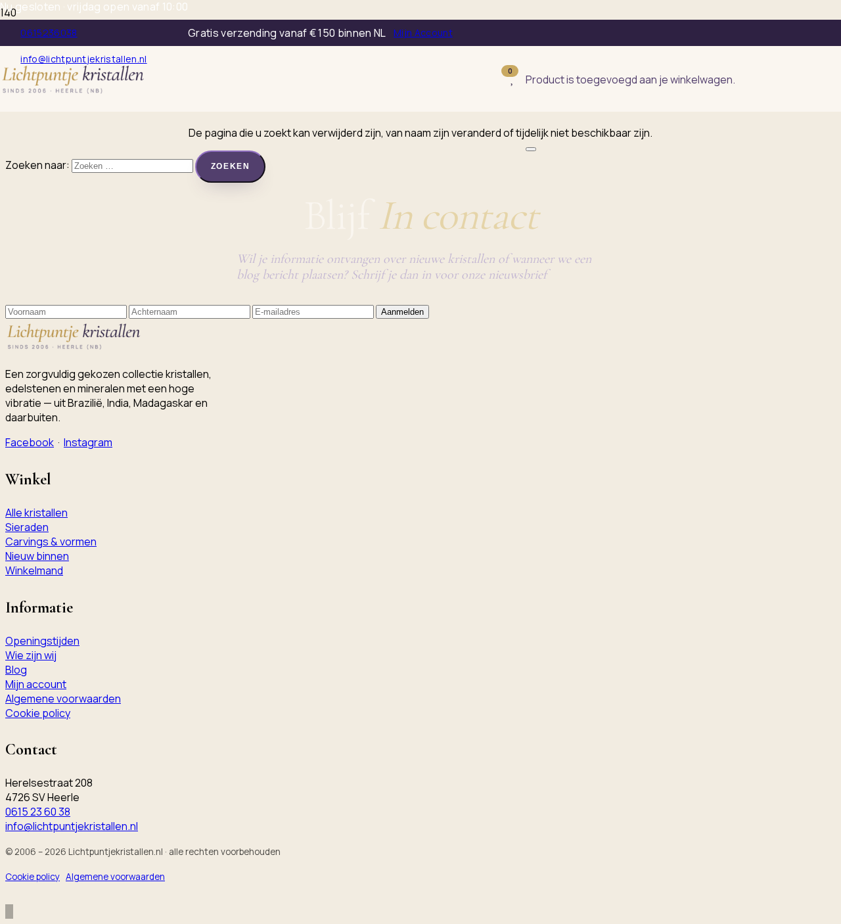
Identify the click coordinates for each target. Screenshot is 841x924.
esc (662, 87)
